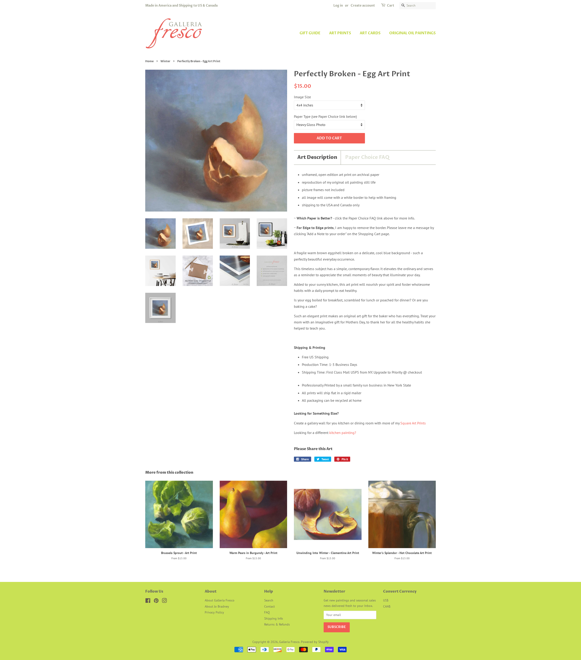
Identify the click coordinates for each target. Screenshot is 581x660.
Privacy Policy (214, 612)
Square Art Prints (413, 423)
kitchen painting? (342, 432)
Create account (363, 5)
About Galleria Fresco (219, 600)
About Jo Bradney (217, 606)
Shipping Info (273, 618)
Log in (338, 5)
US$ (386, 600)
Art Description (317, 157)
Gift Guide (310, 33)
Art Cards (370, 33)
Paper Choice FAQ (367, 157)
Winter (165, 61)
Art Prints (340, 33)
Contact (269, 606)
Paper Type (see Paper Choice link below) (325, 116)
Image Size (302, 97)
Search (268, 600)
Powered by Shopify (315, 642)
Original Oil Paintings (412, 33)
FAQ (267, 612)
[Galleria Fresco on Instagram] (164, 601)
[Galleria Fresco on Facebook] (147, 601)
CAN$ (387, 606)
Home (149, 61)
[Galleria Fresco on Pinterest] (156, 601)
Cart (390, 5)
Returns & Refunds (277, 624)
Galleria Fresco (289, 642)
